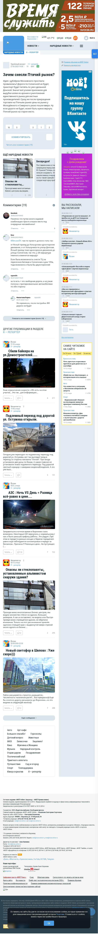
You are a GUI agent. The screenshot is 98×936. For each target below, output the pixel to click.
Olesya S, (83, 175)
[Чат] (91, 912)
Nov (12, 235)
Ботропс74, (67, 175)
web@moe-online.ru (20, 821)
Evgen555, (83, 172)
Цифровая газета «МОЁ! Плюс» (14, 877)
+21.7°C (50, 38)
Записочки (22, 741)
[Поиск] (90, 46)
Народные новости (61, 45)
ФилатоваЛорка (23, 297)
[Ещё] (81, 46)
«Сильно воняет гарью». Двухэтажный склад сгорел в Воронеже (73, 316)
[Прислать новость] (75, 38)
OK (49, 923)
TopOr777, (79, 178)
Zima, (75, 181)
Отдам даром (14, 752)
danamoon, (85, 170)
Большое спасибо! (16, 733)
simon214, (74, 167)
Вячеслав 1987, (83, 181)
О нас (32, 877)
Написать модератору (72, 65)
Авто (9, 730)
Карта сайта (7, 880)
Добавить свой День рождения (76, 194)
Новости (32, 45)
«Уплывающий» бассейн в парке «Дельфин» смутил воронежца (76, 267)
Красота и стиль (69, 359)
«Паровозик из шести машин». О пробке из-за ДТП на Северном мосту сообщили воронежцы (76, 218)
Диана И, (76, 175)
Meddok (14, 213)
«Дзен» (5, 859)
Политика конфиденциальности (15, 883)
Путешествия (13, 764)
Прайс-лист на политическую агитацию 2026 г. (46, 880)
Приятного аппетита (17, 760)
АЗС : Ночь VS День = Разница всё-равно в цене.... (27, 494)
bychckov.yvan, (69, 178)
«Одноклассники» (26, 859)
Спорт (10, 767)
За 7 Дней (77, 353)
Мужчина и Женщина (27, 745)
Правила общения (74, 880)
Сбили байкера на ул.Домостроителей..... (20, 353)
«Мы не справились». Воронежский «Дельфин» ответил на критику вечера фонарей (76, 291)
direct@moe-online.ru (14, 844)
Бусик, (65, 189)
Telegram (50, 859)
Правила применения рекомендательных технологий (51, 883)
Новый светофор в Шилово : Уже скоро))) (28, 652)
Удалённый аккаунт (76, 189)
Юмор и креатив (15, 771)
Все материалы (68, 337)
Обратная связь (43, 877)
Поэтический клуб (16, 756)
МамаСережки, (75, 170)
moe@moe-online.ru (34, 821)
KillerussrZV (16, 240)
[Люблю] (25, 124)
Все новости (20, 880)
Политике (60, 914)
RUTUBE (43, 859)
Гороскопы (36, 733)
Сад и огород (32, 764)
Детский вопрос (15, 737)
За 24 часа (67, 353)
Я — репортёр (32, 52)
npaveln (14, 275)
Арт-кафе (22, 730)
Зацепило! (37, 741)
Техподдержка (25, 767)
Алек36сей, (74, 172)
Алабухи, (66, 172)
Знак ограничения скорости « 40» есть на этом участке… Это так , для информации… (25, 391)
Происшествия (68, 372)
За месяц (87, 353)
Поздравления (33, 752)
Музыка (11, 749)
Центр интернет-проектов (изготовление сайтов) (21, 886)
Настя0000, (67, 181)
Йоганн (71, 256)
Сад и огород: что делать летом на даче (68, 877)
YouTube (37, 859)
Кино (9, 745)
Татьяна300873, (69, 184)
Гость (71, 330)
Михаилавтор (74, 231)
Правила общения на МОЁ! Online (76, 62)
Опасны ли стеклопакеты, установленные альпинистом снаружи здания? (24, 573)
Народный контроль (30, 749)
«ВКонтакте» (14, 859)
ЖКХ (9, 741)
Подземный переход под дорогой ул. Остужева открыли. (29, 417)
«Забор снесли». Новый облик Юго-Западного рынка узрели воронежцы (77, 243)
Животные (33, 737)
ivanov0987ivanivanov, (79, 187)
